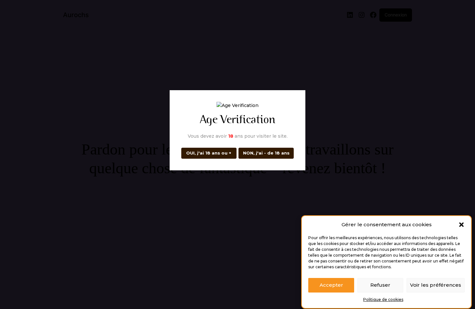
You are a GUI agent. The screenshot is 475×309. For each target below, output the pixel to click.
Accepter (331, 285)
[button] (461, 224)
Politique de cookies (383, 299)
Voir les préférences (435, 285)
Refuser (380, 285)
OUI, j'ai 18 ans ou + (208, 152)
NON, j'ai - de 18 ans (266, 152)
